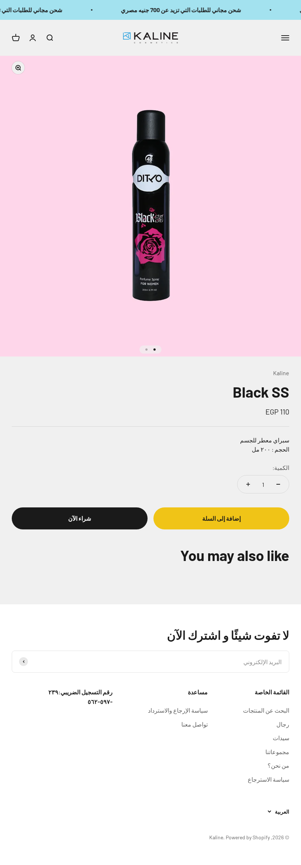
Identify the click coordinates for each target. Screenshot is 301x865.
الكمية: (280, 467)
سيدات (281, 737)
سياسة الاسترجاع (268, 779)
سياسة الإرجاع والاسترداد (178, 710)
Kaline (281, 372)
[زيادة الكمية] (248, 484)
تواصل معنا (194, 724)
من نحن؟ (278, 765)
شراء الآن (79, 518)
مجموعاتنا (277, 751)
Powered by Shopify (248, 837)
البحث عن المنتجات (266, 710)
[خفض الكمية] (278, 484)
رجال (282, 724)
